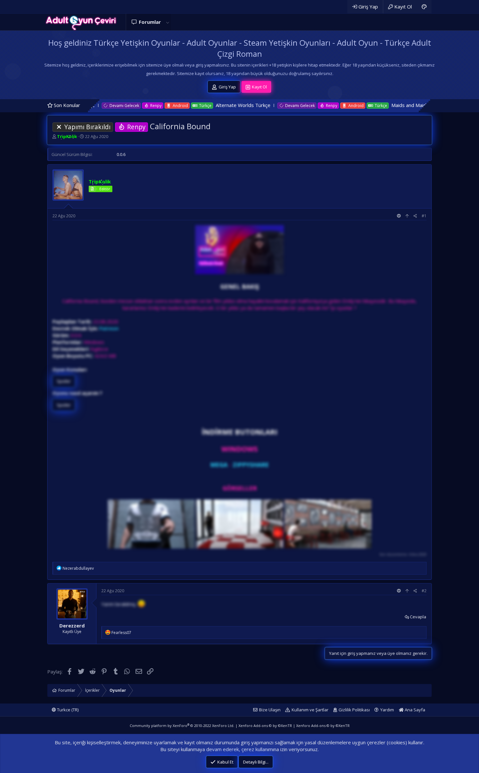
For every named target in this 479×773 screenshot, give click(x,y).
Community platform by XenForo (182, 725)
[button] (167, 22)
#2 (424, 591)
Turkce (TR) (67, 710)
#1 (424, 216)
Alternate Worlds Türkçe (207, 105)
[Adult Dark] (424, 6)
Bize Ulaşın (270, 710)
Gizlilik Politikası (354, 710)
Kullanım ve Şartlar (310, 710)
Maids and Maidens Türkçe (385, 105)
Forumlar (150, 22)
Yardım (387, 710)
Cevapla (418, 617)
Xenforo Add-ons (265, 725)
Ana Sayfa (414, 710)
